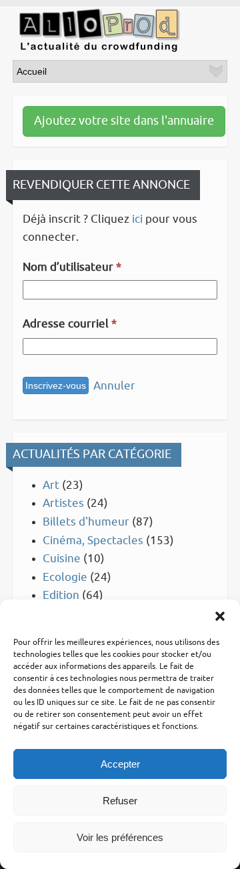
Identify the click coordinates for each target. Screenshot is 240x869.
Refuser (120, 800)
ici (137, 219)
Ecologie (65, 577)
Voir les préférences (120, 837)
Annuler (114, 385)
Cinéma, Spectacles (93, 540)
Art (51, 485)
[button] (220, 616)
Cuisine (62, 558)
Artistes (63, 503)
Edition (61, 595)
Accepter (120, 764)
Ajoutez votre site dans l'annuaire (124, 121)
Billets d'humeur (86, 522)
